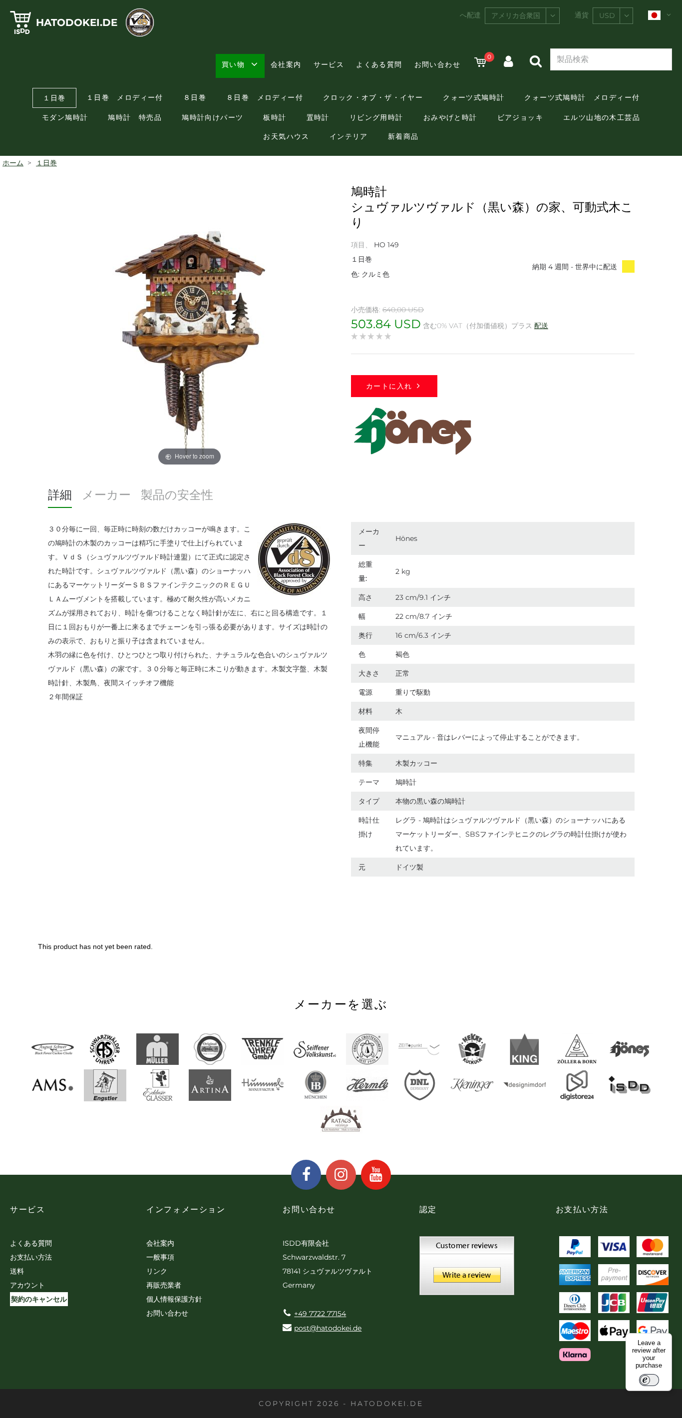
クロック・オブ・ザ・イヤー (373, 97)
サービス (329, 64)
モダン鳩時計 (65, 117)
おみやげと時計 (450, 117)
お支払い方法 (31, 1257)
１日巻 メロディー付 (124, 97)
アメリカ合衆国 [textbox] (515, 15)
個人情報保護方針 (174, 1299)
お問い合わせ (437, 64)
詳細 (60, 494)
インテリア (349, 136)
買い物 (233, 64)
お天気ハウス (286, 136)
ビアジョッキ (520, 117)
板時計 (274, 117)
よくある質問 (379, 64)
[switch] (649, 1380)
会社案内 (286, 64)
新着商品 (403, 136)
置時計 (318, 117)
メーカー (106, 494)
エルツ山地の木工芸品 (601, 117)
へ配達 (470, 14)
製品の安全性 (177, 494)
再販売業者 (163, 1285)
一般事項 (160, 1257)
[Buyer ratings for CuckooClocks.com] (466, 1269)
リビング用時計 (376, 117)
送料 (17, 1271)
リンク (156, 1271)
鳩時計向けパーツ (212, 117)
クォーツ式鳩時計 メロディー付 (582, 97)
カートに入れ (389, 386)
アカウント (27, 1285)
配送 (541, 325)
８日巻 (194, 97)
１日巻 (54, 97)
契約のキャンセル (39, 1299)
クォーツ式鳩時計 (473, 97)
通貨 (582, 14)
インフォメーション (185, 1209)
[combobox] (522, 15)
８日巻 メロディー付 (264, 97)
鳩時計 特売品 (135, 117)
